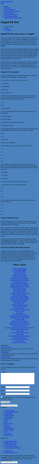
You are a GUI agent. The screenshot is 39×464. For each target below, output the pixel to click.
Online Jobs (7, 427)
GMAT (6, 420)
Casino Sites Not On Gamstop (19, 283)
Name (3, 387)
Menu (2, 3)
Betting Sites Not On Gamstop (13, 18)
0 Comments (8, 30)
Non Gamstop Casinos (10, 14)
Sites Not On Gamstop (19, 295)
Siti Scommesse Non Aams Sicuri (19, 322)
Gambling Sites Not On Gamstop (19, 280)
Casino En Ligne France (19, 326)
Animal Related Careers (11, 412)
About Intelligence (9, 410)
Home (6, 6)
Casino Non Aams (19, 273)
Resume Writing (9, 430)
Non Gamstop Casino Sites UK (20, 299)
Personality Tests (9, 428)
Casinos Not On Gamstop (11, 11)
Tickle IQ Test (8, 451)
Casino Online (19, 331)
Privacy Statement (9, 9)
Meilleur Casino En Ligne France (19, 324)
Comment (3, 372)
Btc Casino (19, 313)
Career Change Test (10, 444)
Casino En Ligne (9, 13)
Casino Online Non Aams (19, 306)
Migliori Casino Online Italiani (19, 329)
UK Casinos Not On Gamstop (19, 278)
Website (3, 394)
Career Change (8, 417)
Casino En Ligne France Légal (19, 339)
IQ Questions (4, 352)
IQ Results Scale (5, 357)
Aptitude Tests (8, 413)
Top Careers (7, 433)
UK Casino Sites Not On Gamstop (19, 309)
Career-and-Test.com (7, 1)
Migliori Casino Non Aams (19, 321)
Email (3, 390)
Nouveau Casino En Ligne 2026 (19, 332)
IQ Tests (6, 28)
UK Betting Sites (19, 303)
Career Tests (7, 418)
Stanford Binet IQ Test (10, 452)
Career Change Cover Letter (12, 448)
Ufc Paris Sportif (19, 319)
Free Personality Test (10, 441)
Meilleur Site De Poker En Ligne (19, 286)
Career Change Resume (11, 446)
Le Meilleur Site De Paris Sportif (19, 318)
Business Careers (9, 415)
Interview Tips (8, 423)
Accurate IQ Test (6, 347)
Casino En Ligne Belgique (19, 314)
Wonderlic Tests (9, 435)
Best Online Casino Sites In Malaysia (19, 336)
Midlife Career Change (11, 443)
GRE (5, 422)
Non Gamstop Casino (19, 281)
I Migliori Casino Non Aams (19, 304)
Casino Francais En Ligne (19, 342)
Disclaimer (7, 8)
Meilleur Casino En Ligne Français (20, 316)
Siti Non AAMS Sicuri (19, 337)
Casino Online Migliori (19, 270)
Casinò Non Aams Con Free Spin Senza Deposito (19, 327)
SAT (5, 431)
